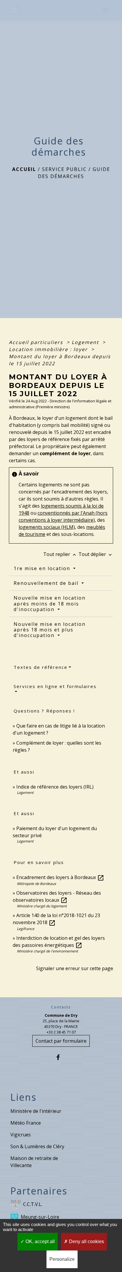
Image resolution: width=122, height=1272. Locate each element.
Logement (86, 342)
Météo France (25, 1123)
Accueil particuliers (37, 342)
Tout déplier (95, 554)
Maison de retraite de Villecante (34, 1162)
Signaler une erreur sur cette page (74, 968)
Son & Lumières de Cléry (37, 1146)
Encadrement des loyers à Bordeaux (60, 877)
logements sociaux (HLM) (47, 527)
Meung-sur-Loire (40, 1217)
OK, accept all (39, 1241)
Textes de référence (41, 667)
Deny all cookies (86, 1241)
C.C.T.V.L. (32, 1204)
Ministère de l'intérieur (35, 1111)
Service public (64, 169)
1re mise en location (43, 568)
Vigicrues (20, 1134)
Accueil (24, 169)
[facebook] (61, 1057)
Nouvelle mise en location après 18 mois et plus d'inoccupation (50, 630)
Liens (23, 1097)
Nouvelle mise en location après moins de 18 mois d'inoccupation (50, 603)
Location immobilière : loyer (49, 349)
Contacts (61, 1007)
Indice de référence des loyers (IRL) (55, 787)
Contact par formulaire (61, 1041)
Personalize (62, 1259)
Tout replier (60, 554)
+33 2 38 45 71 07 (61, 1032)
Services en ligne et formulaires (55, 686)
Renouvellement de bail (47, 583)
